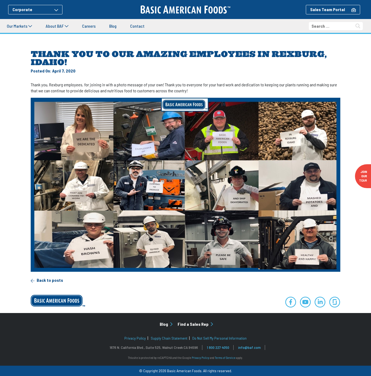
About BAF (55, 26)
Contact (137, 26)
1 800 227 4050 (218, 347)
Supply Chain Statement (169, 338)
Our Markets (17, 26)
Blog (113, 26)
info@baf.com (249, 347)
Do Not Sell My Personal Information (219, 338)
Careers (89, 26)
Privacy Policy (135, 338)
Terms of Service (225, 357)
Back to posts (49, 280)
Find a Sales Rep (193, 324)
